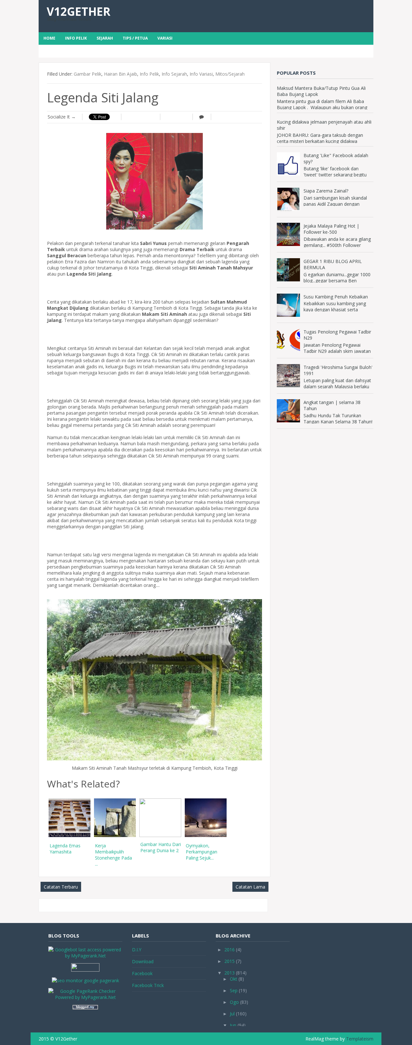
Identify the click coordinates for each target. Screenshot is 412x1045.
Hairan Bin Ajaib (120, 74)
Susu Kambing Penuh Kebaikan (336, 297)
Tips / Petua (135, 38)
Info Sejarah (174, 74)
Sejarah (105, 38)
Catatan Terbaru (61, 887)
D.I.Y (136, 949)
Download (143, 961)
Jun (233, 1025)
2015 (229, 961)
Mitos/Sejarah (230, 74)
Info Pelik (76, 38)
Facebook (142, 973)
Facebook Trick (148, 985)
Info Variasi (201, 74)
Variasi (165, 38)
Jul (232, 1014)
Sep (234, 990)
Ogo (234, 1002)
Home (49, 38)
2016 (229, 949)
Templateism (359, 1039)
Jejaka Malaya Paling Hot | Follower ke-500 (331, 229)
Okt (233, 979)
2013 (229, 973)
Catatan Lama (250, 887)
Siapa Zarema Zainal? (326, 191)
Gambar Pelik (87, 74)
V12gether (78, 11)
